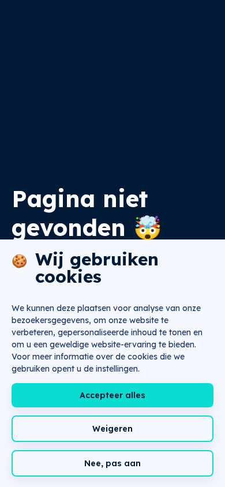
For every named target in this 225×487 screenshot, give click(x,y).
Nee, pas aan (112, 463)
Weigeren (112, 429)
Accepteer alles (112, 395)
